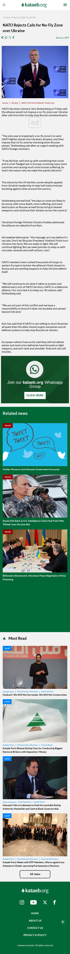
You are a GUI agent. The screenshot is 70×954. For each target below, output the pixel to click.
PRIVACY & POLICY (35, 935)
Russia (5, 103)
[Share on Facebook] (13, 37)
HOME (35, 913)
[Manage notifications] (63, 922)
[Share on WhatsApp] (6, 37)
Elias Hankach (47, 691)
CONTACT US (35, 927)
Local (7, 648)
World (8, 425)
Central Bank (46, 745)
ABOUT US (35, 920)
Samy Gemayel (9, 802)
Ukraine (14, 103)
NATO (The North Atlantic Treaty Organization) (38, 103)
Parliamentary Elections (27, 691)
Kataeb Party (8, 691)
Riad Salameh (24, 802)
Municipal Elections (49, 859)
